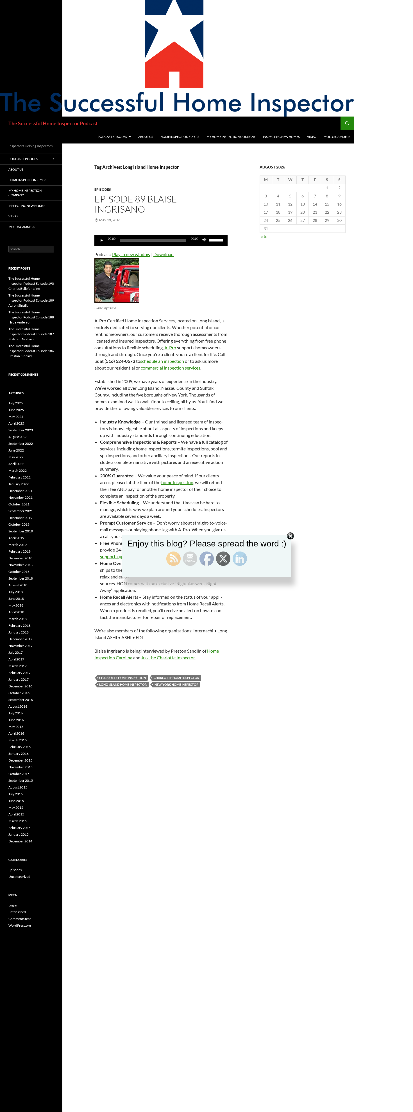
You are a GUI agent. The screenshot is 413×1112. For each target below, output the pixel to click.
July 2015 (15, 794)
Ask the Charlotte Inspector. (168, 657)
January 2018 (18, 632)
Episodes (102, 189)
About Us (145, 136)
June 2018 (16, 598)
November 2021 (20, 497)
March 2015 (17, 821)
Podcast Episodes (112, 136)
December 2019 (20, 518)
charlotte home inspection (122, 678)
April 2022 (16, 464)
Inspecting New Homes (281, 136)
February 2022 (19, 477)
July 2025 (15, 403)
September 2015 (20, 780)
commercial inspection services (170, 367)
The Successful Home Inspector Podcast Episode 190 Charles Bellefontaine (31, 283)
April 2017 (16, 659)
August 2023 (17, 437)
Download (163, 254)
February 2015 (19, 828)
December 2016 (20, 686)
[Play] (102, 240)
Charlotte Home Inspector (176, 678)
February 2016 (19, 747)
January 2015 (18, 834)
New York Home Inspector (176, 684)
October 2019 (19, 524)
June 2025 (16, 410)
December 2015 (20, 760)
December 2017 (20, 639)
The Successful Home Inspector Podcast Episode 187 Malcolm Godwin (31, 334)
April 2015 (16, 814)
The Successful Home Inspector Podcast (53, 123)
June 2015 (16, 801)
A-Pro (170, 347)
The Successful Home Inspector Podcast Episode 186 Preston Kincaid (31, 351)
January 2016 (18, 753)
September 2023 (20, 430)
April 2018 (16, 612)
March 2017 (17, 666)
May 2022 (15, 457)
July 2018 (15, 592)
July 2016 (15, 713)
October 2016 (19, 693)
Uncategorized (19, 876)
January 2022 (18, 484)
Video (311, 136)
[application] (161, 240)
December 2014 (20, 841)
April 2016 (16, 733)
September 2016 (20, 700)
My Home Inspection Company (231, 136)
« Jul (265, 236)
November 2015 (20, 767)
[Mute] (204, 240)
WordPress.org (19, 925)
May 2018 (15, 605)
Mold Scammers (337, 136)
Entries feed (17, 912)
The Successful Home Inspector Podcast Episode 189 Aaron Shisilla (31, 300)
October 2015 (19, 774)
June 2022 (16, 450)
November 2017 (20, 646)
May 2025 (15, 416)
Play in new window (131, 254)
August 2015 (17, 787)
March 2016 (17, 740)
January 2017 (18, 679)
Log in (12, 905)
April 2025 (16, 423)
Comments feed (19, 919)
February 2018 (19, 625)
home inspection (177, 482)
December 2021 (20, 491)
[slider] (217, 240)
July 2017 (15, 652)
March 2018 (17, 619)
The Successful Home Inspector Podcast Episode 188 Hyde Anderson (31, 317)
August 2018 (17, 585)
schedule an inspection (162, 361)
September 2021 (20, 511)
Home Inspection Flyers (179, 136)
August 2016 (17, 706)
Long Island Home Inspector (123, 684)
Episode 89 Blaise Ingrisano (135, 204)
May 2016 (15, 726)
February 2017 (19, 673)
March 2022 (17, 470)
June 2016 (16, 720)
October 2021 (19, 504)
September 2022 (20, 443)
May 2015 (15, 807)
